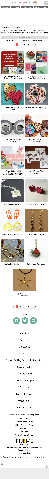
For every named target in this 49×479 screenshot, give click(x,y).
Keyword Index (24, 367)
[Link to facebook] (16, 320)
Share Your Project (24, 380)
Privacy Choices (24, 407)
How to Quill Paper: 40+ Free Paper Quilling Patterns (36, 77)
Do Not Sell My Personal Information (24, 360)
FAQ (24, 353)
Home (3, 27)
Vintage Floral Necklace (12, 205)
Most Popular (38, 40)
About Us (24, 333)
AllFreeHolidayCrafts (24, 422)
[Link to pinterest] (33, 320)
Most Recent (26, 40)
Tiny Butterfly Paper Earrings (36, 205)
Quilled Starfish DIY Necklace (25, 295)
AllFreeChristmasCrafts (24, 425)
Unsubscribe (24, 400)
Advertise (24, 340)
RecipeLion (24, 428)
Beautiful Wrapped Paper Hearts (13, 109)
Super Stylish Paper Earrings (12, 234)
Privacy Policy (24, 373)
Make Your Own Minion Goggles (12, 140)
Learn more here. (24, 453)
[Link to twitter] (25, 320)
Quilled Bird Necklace (13, 264)
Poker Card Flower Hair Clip (36, 108)
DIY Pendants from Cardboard (36, 140)
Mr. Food (24, 432)
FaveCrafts (24, 418)
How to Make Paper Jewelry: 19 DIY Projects (13, 77)
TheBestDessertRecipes (24, 435)
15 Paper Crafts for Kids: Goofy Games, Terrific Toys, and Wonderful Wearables (12, 173)
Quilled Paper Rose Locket (36, 264)
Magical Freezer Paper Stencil (36, 172)
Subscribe (24, 387)
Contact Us (24, 346)
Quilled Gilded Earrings (36, 234)
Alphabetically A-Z (12, 40)
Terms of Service (24, 394)
